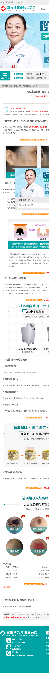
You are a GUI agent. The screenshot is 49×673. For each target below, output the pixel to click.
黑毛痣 (44, 74)
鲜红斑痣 (30, 78)
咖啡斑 (29, 74)
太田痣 (37, 74)
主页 (11, 86)
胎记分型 (17, 86)
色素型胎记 (27, 86)
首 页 (43, 9)
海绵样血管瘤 (41, 78)
